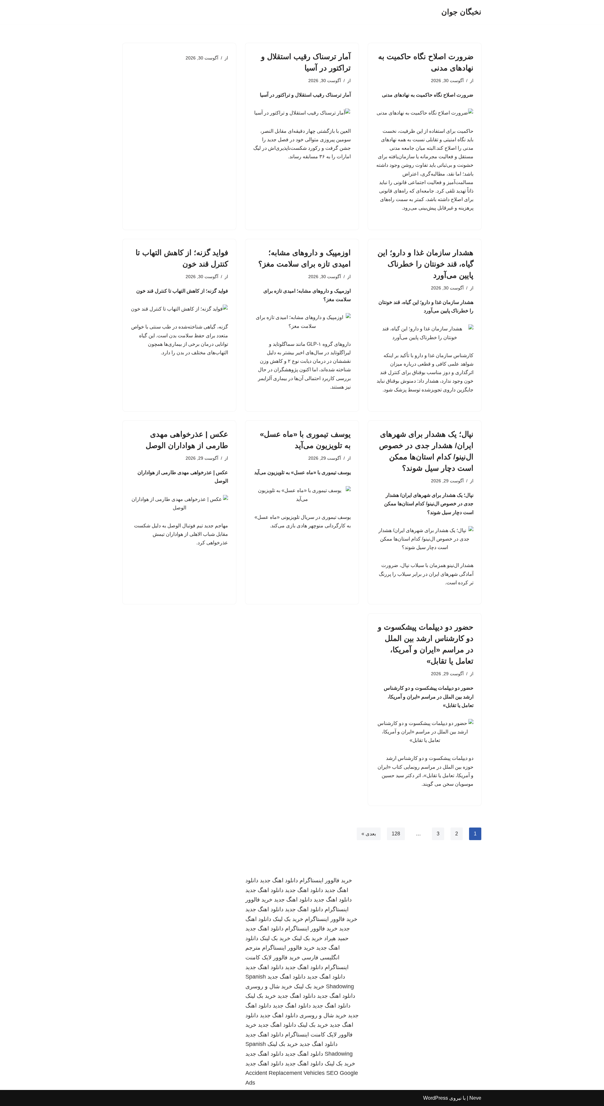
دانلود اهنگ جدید (279, 880)
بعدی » (368, 833)
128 (396, 833)
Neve (475, 1098)
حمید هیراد (336, 938)
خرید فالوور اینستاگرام (325, 880)
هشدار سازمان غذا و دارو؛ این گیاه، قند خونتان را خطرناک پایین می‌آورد (425, 263)
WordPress (435, 1098)
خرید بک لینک (288, 919)
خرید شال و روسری (268, 986)
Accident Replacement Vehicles (285, 1073)
